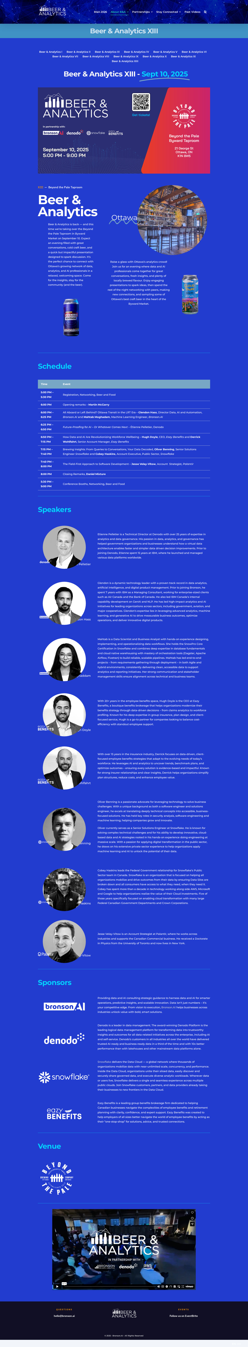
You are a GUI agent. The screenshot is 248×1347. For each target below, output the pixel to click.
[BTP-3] (71, 294)
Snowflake (104, 1061)
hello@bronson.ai (64, 1316)
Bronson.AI (168, 1007)
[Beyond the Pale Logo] (57, 1160)
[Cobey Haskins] (64, 869)
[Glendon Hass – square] (64, 583)
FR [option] (239, 1344)
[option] (239, 1344)
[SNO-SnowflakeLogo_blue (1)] (46, 841)
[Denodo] (46, 559)
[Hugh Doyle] (64, 694)
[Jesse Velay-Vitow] (64, 921)
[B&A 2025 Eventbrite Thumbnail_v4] (124, 88)
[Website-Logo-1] (46, 726)
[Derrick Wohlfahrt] (64, 747)
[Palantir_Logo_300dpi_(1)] (46, 953)
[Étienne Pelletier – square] (64, 527)
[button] (205, 12)
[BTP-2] (190, 269)
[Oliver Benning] (64, 809)
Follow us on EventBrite (184, 1316)
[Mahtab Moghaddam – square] (64, 639)
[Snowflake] (64, 1072)
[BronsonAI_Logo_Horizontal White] (46, 615)
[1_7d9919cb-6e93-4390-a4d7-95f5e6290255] (172, 186)
